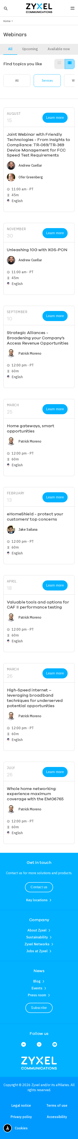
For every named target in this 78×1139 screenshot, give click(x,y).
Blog (37, 981)
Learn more (55, 117)
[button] (5, 8)
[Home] (39, 8)
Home (7, 21)
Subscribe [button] (39, 1008)
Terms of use (56, 1105)
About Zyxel (37, 930)
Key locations (37, 900)
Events (37, 988)
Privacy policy (21, 1117)
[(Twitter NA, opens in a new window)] (39, 1045)
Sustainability (37, 937)
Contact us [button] (39, 887)
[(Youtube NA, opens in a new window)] (54, 1045)
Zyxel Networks (37, 944)
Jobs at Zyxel (37, 951)
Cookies (21, 1128)
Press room (37, 995)
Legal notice (21, 1105)
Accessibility (57, 1117)
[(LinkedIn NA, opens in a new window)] (23, 1045)
